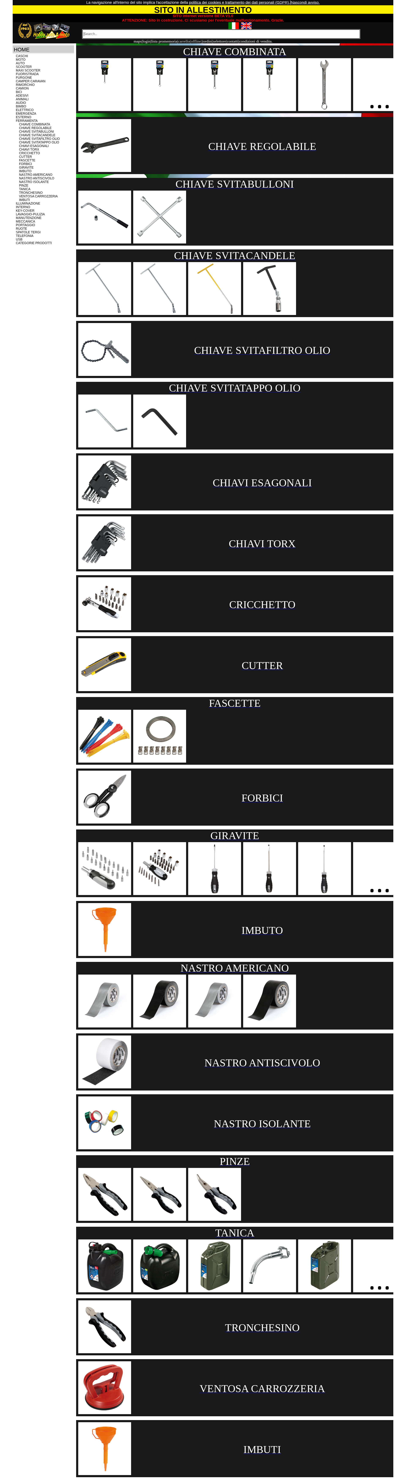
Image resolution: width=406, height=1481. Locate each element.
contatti (232, 41)
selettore (219, 41)
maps (138, 41)
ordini (207, 41)
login (146, 41)
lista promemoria (164, 41)
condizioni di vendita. (256, 41)
